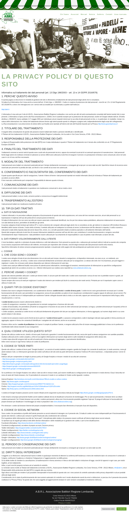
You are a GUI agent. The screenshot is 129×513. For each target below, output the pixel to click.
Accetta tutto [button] (121, 509)
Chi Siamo (64, 14)
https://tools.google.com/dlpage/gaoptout (16, 369)
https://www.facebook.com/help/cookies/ (32, 423)
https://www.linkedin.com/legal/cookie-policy (32, 433)
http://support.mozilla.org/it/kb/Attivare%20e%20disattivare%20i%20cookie (33, 386)
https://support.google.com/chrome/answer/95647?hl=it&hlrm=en (31, 384)
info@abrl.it (118, 468)
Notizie (92, 14)
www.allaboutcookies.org (82, 268)
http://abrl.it (5, 109)
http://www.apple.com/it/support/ (18, 381)
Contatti (109, 14)
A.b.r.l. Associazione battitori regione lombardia (10, 17)
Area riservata (120, 14)
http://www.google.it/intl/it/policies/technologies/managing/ (41, 440)
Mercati (84, 14)
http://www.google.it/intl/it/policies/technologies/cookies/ (36, 437)
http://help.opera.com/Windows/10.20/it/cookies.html (25, 389)
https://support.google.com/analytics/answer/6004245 (21, 366)
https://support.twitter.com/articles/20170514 (30, 428)
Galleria (100, 14)
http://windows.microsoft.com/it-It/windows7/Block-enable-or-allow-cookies (40, 379)
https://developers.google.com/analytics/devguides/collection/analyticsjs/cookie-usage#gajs (35, 364)
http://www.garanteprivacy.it (108, 124)
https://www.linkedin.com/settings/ (32, 435)
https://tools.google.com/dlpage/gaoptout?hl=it (96, 393)
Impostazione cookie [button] (108, 509)
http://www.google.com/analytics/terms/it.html (18, 359)
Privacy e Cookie (64, 503)
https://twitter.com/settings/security (31, 430)
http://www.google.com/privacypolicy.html (17, 361)
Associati (75, 14)
